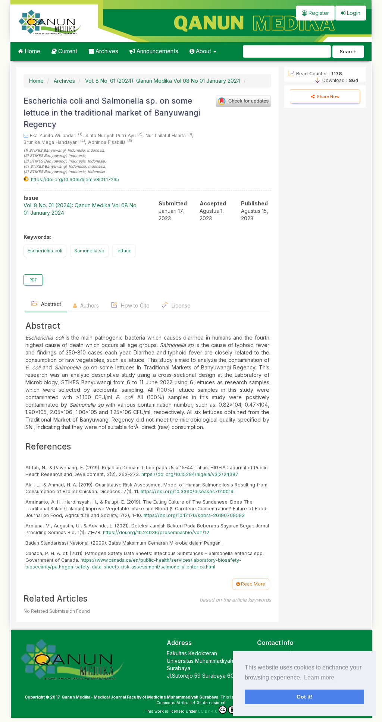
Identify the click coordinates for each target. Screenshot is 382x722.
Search (348, 51)
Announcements (156, 51)
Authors (89, 305)
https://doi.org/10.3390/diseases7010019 (187, 491)
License (180, 305)
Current (67, 51)
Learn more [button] (319, 677)
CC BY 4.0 (207, 711)
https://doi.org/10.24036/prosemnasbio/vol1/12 (156, 532)
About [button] (203, 51)
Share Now (327, 96)
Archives (106, 51)
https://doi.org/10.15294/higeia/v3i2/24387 (189, 474)
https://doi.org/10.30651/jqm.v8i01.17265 (75, 179)
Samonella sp (89, 250)
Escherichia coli (45, 250)
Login (352, 13)
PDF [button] (33, 280)
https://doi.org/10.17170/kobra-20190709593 (194, 515)
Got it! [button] (305, 697)
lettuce (124, 250)
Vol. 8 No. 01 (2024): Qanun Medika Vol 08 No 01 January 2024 (162, 81)
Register (318, 13)
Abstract (50, 304)
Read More (252, 584)
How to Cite (134, 305)
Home (31, 51)
